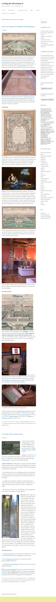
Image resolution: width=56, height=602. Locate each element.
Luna (42, 173)
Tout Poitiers (43, 195)
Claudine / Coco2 (44, 164)
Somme (17, 581)
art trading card (44, 109)
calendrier (48, 114)
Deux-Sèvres (17, 423)
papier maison (46, 128)
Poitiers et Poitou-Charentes (8, 13)
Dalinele (42, 169)
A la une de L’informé (45, 39)
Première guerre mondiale (9, 581)
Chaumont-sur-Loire (22, 10)
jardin (42, 124)
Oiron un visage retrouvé (24, 414)
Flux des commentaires (46, 216)
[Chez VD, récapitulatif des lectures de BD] (9, 569)
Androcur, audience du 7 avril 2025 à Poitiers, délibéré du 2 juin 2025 (47, 32)
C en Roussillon (44, 162)
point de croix (47, 131)
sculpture (47, 139)
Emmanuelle (21, 333)
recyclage (42, 137)
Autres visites (11, 10)
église (46, 144)
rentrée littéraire (48, 138)
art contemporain (47, 108)
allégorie (42, 108)
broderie (45, 112)
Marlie (42, 176)
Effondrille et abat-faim (46, 171)
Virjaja (42, 202)
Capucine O (43, 159)
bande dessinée (46, 111)
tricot (52, 141)
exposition (22, 423)
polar (48, 133)
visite (48, 143)
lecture (19, 579)
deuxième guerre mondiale (46, 121)
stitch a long (45, 141)
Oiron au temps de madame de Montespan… (19, 26)
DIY (53, 121)
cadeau (43, 114)
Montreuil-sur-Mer (26, 579)
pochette (52, 129)
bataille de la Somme (8, 423)
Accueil (3, 10)
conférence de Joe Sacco (12, 559)
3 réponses (4, 437)
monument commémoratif (46, 126)
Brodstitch (43, 157)
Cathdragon (43, 161)
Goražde (34, 449)
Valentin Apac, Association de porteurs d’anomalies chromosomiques (47, 199)
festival (50, 122)
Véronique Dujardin (45, 55)
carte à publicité (44, 118)
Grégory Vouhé (7, 414)
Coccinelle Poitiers (45, 166)
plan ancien (30, 423)
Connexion (43, 213)
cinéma (50, 118)
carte (42, 115)
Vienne (43, 143)
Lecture (38, 10)
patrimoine (45, 129)
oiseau (42, 128)
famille (47, 122)
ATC (50, 109)
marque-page (44, 125)
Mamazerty (43, 175)
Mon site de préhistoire (46, 152)
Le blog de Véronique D (12, 3)
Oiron (26, 423)
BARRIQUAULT (44, 65)
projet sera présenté (8, 553)
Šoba (24, 451)
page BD (19, 574)
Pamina (42, 188)
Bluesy (42, 154)
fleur (53, 122)
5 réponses (4, 30)
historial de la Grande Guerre (12, 564)
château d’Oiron (22, 65)
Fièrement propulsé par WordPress (9, 594)
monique (43, 62)
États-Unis (43, 144)
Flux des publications (45, 214)
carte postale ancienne (46, 116)
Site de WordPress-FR (45, 218)
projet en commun (44, 136)
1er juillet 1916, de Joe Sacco (12, 434)
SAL (42, 139)
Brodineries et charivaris (46, 155)
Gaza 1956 (27, 448)
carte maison (48, 115)
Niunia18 (42, 187)
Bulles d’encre (27, 442)
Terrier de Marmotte (45, 194)
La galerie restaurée (13, 416)
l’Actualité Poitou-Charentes (23, 411)
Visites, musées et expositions (22, 421)
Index (31, 10)
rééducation (30, 58)
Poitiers (43, 133)
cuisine (48, 119)
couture (44, 119)
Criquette (43, 168)
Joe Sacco (27, 519)
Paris (51, 128)
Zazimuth (43, 204)
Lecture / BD (18, 578)
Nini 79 (42, 185)
